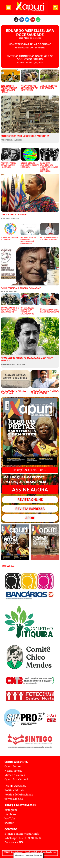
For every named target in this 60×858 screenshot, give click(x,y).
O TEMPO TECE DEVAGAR (14, 214)
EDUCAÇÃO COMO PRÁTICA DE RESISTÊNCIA (44, 392)
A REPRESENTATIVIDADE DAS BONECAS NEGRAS (49, 310)
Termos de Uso (13, 798)
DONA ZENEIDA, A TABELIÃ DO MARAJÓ (21, 288)
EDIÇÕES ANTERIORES (30, 470)
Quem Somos (12, 766)
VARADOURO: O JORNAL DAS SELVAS (13, 392)
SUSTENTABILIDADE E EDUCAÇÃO (9, 239)
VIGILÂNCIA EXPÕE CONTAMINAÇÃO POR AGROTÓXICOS (29, 88)
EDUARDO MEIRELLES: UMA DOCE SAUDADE (30, 32)
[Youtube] (32, 19)
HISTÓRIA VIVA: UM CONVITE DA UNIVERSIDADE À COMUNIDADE (28, 241)
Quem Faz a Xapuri (16, 779)
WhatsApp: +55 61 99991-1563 (22, 838)
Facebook (10, 814)
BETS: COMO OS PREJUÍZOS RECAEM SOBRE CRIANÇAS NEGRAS (9, 89)
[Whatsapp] (38, 19)
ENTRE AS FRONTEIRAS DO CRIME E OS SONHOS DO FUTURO (30, 58)
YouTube (10, 818)
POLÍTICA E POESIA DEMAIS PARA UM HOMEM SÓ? (8, 165)
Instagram (10, 809)
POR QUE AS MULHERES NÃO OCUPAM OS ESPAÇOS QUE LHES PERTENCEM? (49, 167)
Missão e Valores (14, 775)
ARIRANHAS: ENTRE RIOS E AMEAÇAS (48, 87)
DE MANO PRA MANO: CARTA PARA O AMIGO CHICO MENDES (27, 359)
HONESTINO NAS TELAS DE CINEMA (30, 44)
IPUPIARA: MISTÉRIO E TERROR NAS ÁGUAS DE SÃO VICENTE (10, 310)
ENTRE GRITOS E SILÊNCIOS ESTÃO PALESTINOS (25, 136)
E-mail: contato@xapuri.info (21, 833)
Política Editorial (14, 790)
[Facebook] (21, 19)
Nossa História (13, 770)
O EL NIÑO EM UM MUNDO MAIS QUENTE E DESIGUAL (29, 165)
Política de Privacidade (18, 794)
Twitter (9, 822)
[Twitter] (27, 19)
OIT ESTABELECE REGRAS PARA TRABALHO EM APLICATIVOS (27, 311)
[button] (8, 7)
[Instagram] (16, 19)
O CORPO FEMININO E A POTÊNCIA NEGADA (49, 239)
